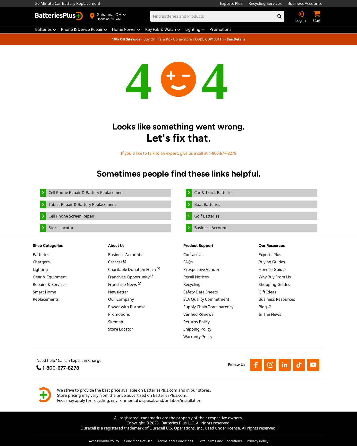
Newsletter (118, 292)
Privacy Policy (257, 441)
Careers (115, 262)
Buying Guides (272, 262)
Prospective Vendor (201, 269)
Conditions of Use (138, 441)
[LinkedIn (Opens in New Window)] (285, 365)
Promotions (119, 314)
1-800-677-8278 (60, 368)
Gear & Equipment (50, 277)
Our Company (121, 299)
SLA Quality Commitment (206, 299)
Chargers (41, 262)
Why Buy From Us (275, 277)
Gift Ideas (267, 292)
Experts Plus (231, 3)
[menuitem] (46, 29)
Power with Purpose (126, 306)
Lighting (40, 269)
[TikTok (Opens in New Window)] (299, 365)
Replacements (46, 299)
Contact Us (193, 254)
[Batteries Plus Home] (59, 16)
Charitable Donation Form (132, 269)
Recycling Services (265, 3)
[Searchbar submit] (279, 16)
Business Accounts (305, 3)
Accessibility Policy (104, 441)
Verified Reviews (198, 314)
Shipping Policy (197, 329)
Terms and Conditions (175, 441)
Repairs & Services (50, 284)
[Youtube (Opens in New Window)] (313, 365)
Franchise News (123, 284)
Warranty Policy (197, 336)
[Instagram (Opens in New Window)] (270, 365)
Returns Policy (196, 321)
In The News (270, 314)
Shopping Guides (274, 284)
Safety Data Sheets (200, 292)
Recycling (192, 284)
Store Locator (120, 329)
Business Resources (277, 299)
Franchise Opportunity (129, 277)
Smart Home (44, 292)
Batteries (41, 254)
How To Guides (273, 269)
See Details (236, 39)
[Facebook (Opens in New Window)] (256, 365)
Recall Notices (196, 277)
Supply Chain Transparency (208, 306)
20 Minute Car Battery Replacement (67, 3)
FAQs (188, 262)
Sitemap (115, 321)
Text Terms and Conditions (220, 441)
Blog (263, 306)
